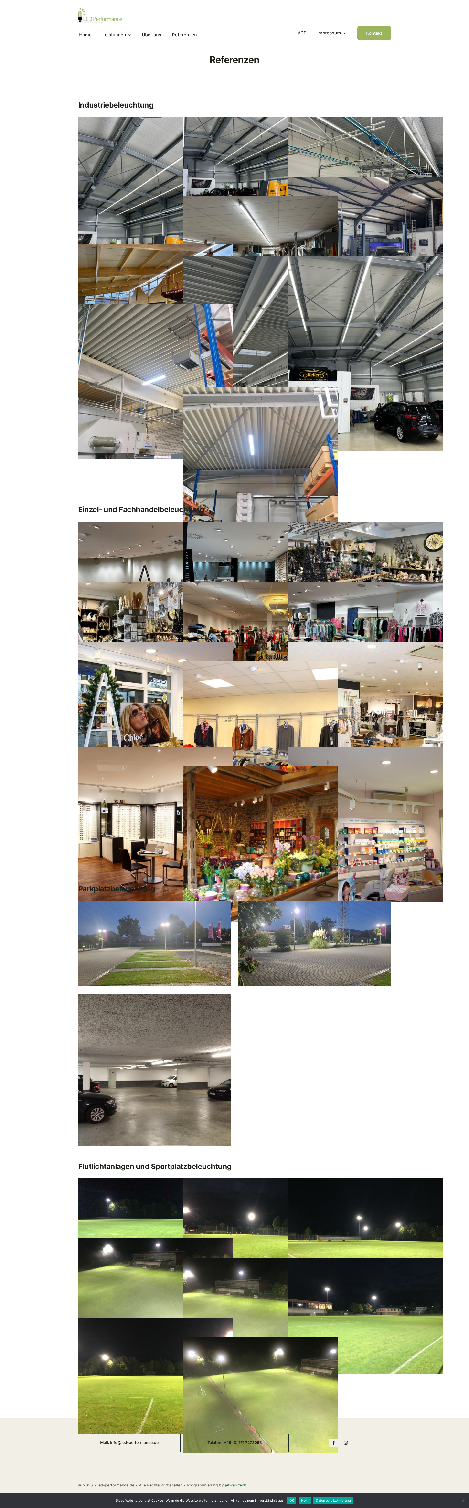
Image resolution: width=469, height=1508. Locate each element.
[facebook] (334, 1443)
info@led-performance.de (134, 1442)
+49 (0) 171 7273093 (243, 1442)
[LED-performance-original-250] (100, 9)
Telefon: (215, 1442)
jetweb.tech (235, 1485)
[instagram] (346, 1443)
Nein (305, 1500)
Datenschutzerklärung (333, 1500)
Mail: (105, 1442)
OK (291, 1500)
